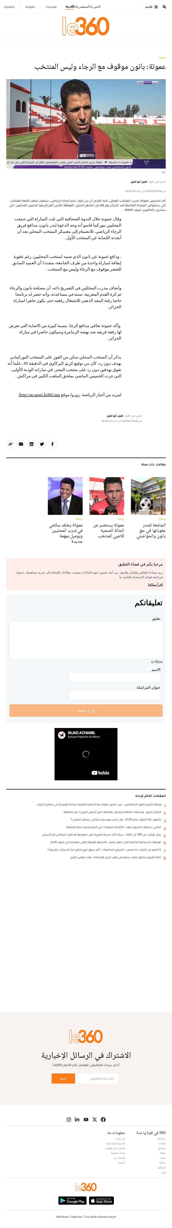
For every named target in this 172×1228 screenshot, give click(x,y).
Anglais (30, 7)
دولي (163, 1172)
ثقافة (163, 1153)
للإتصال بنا (119, 1157)
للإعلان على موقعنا (115, 1148)
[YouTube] (86, 1119)
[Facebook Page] (103, 1119)
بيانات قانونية (118, 1153)
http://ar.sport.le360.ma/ (39, 394)
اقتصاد (162, 1143)
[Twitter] (94, 1119)
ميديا (163, 1157)
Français (51, 7)
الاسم (156, 669)
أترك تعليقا (86, 710)
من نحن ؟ (120, 1138)
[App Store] (101, 1200)
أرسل (63, 1078)
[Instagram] (68, 1119)
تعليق (156, 618)
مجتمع (162, 1148)
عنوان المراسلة (148, 687)
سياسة (162, 1138)
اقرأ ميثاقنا (155, 585)
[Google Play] (72, 1200)
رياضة (162, 57)
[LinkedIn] (77, 1119)
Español (9, 7)
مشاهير (162, 1167)
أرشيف (121, 1162)
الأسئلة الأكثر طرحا (115, 1143)
